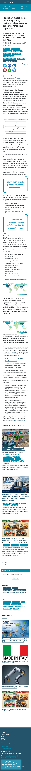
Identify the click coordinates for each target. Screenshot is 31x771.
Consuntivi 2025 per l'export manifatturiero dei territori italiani (15, 539)
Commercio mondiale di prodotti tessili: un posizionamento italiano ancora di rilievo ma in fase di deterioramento (15, 497)
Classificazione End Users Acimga (16, 420)
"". (15, 365)
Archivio (4, 618)
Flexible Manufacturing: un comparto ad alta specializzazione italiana (15, 687)
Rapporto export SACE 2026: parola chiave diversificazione (13, 449)
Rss (4, 564)
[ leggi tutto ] (16, 469)
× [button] (20, 761)
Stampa (25, 64)
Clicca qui (15, 578)
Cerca (5, 562)
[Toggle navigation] (28, 2)
